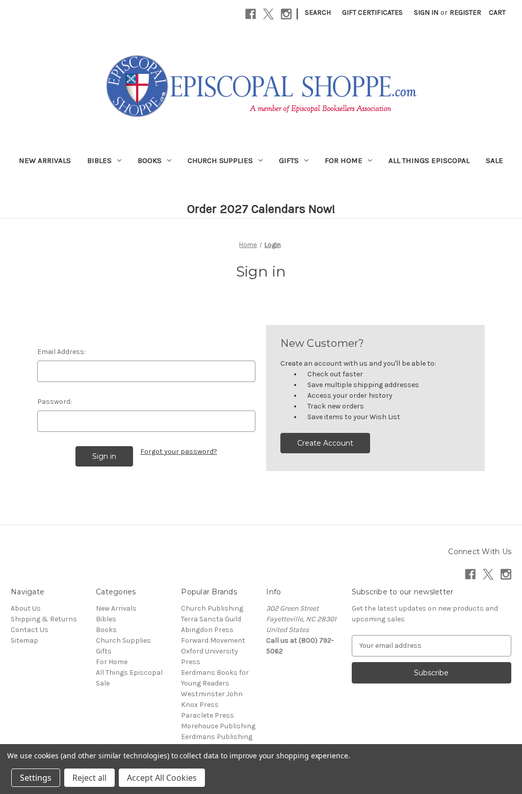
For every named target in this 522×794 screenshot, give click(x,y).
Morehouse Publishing (218, 726)
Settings (35, 777)
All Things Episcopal (428, 160)
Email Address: (61, 351)
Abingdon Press (207, 629)
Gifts (289, 160)
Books (150, 160)
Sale (494, 160)
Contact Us (29, 629)
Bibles (99, 160)
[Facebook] (250, 14)
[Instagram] (286, 14)
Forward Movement (213, 640)
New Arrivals (45, 160)
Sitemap (24, 640)
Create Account (325, 443)
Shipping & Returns (44, 619)
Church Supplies (220, 160)
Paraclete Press (207, 715)
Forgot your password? (178, 451)
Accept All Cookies (162, 777)
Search (318, 12)
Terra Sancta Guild (211, 619)
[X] (268, 14)
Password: (54, 401)
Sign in (426, 12)
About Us (26, 608)
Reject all (89, 777)
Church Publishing (212, 608)
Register (465, 12)
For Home (343, 160)
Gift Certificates (372, 12)
